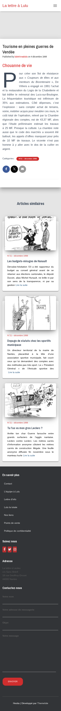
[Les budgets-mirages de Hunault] (30, 233)
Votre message (10, 635)
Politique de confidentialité (17, 531)
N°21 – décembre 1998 (28, 159)
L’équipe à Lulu (12, 491)
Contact (8, 483)
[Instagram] (15, 549)
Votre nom (8, 596)
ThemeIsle (42, 703)
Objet (5, 622)
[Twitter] (10, 549)
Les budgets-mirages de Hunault (27, 261)
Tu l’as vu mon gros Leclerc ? (24, 428)
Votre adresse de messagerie (18, 609)
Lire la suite (21, 285)
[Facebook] (4, 549)
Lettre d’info (10, 499)
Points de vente (12, 523)
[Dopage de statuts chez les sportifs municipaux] (30, 312)
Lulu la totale (10, 507)
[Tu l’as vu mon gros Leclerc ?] (30, 400)
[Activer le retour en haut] (54, 704)
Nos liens (9, 515)
